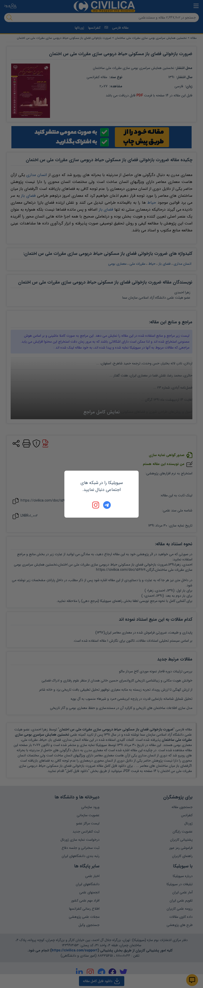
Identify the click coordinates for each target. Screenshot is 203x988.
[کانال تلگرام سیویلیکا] (107, 505)
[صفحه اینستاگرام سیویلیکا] (96, 505)
